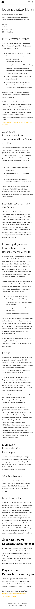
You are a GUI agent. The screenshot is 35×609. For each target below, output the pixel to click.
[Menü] (29, 2)
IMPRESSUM (22, 603)
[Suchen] (33, 2)
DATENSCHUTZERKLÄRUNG (17, 605)
